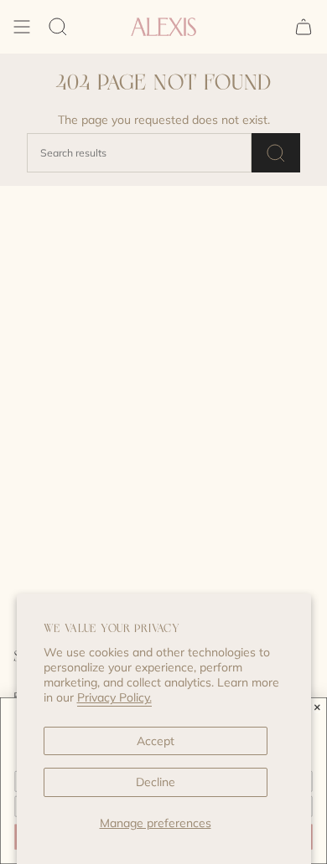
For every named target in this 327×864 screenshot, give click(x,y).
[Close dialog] (317, 707)
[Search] (57, 27)
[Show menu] (22, 27)
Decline (155, 781)
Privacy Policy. (114, 697)
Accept (155, 740)
